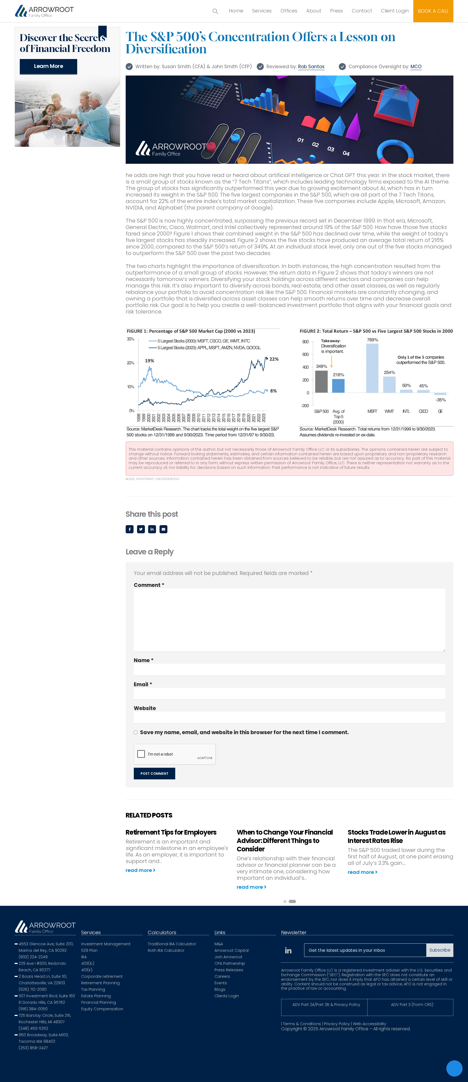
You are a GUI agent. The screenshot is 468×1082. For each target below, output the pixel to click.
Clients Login (226, 996)
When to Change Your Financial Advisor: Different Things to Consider (285, 841)
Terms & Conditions (302, 1024)
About (313, 10)
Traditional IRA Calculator (172, 944)
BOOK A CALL (433, 11)
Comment (149, 585)
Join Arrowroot (228, 957)
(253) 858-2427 (33, 1048)
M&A (218, 944)
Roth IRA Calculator (166, 950)
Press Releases (228, 970)
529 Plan (89, 950)
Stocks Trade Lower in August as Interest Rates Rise (397, 836)
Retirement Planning (100, 983)
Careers (222, 976)
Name (144, 660)
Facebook (130, 529)
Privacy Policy (337, 1024)
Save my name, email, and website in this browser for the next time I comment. (244, 732)
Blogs (130, 479)
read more (139, 870)
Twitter (141, 529)
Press (336, 10)
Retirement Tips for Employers (171, 832)
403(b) (87, 963)
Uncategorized (167, 479)
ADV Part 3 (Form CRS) (412, 1004)
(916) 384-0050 (33, 1009)
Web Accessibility (369, 1024)
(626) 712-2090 (33, 989)
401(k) (86, 970)
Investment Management (106, 944)
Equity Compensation (102, 1009)
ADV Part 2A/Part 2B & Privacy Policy (326, 1004)
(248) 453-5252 (33, 1028)
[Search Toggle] (215, 11)
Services (262, 10)
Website (145, 708)
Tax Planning (93, 989)
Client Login (395, 10)
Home (236, 10)
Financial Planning (98, 1002)
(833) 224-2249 (33, 957)
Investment (145, 479)
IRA (84, 957)
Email (163, 529)
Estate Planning (96, 996)
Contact (362, 10)
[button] (285, 901)
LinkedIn (152, 529)
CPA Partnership (229, 963)
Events (220, 983)
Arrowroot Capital (231, 950)
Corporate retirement (102, 976)
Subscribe (440, 950)
